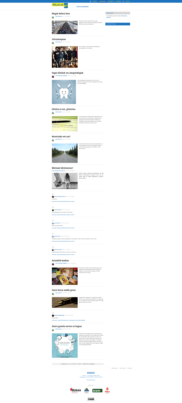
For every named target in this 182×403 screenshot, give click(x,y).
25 (72, 364)
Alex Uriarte (58, 16)
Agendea (118, 1)
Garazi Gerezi (57, 209)
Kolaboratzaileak (111, 24)
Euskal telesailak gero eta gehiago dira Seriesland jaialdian (71, 320)
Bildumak (110, 1)
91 (88, 364)
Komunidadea (102, 1)
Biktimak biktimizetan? (62, 167)
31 (81, 364)
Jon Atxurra (57, 223)
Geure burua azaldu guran (64, 289)
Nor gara (130, 368)
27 (75, 364)
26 (74, 364)
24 (71, 364)
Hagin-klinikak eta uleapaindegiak (67, 72)
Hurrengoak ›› (92, 364)
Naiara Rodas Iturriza (59, 196)
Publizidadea (114, 368)
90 (86, 364)
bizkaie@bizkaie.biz (91, 380)
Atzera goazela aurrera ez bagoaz (67, 326)
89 (85, 364)
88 (83, 364)
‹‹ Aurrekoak (63, 364)
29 (78, 364)
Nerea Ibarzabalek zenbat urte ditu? (66, 201)
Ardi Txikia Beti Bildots (61, 75)
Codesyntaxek (89, 400)
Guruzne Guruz (58, 249)
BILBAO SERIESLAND (59, 315)
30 (79, 364)
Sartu (127, 1)
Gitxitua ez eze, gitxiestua (63, 109)
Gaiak (94, 1)
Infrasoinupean (59, 39)
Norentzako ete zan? (61, 136)
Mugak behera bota (61, 13)
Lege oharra (122, 368)
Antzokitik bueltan (60, 260)
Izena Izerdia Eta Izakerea (58, 170)
